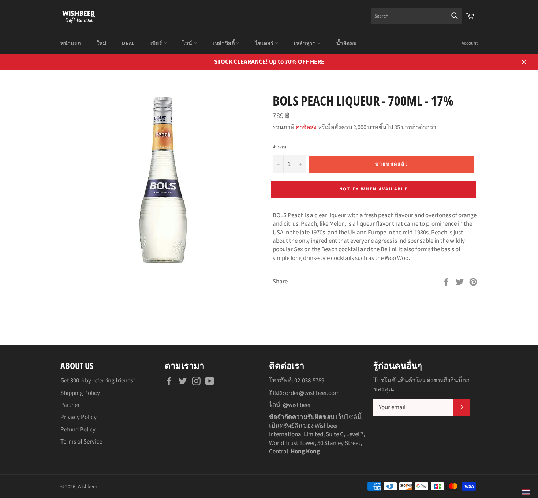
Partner (70, 405)
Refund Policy (78, 429)
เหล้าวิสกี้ (224, 43)
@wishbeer (297, 405)
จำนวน (279, 147)
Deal (128, 43)
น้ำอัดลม (346, 43)
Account (470, 43)
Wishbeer (87, 486)
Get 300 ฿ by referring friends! (97, 380)
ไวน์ (188, 43)
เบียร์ (157, 43)
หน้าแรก (70, 43)
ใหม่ (102, 43)
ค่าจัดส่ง (306, 127)
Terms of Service (81, 441)
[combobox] (416, 16)
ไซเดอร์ (265, 43)
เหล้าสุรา (305, 43)
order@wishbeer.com (312, 393)
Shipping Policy (80, 393)
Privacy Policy (78, 417)
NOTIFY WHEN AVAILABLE (373, 189)
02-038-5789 (309, 380)
